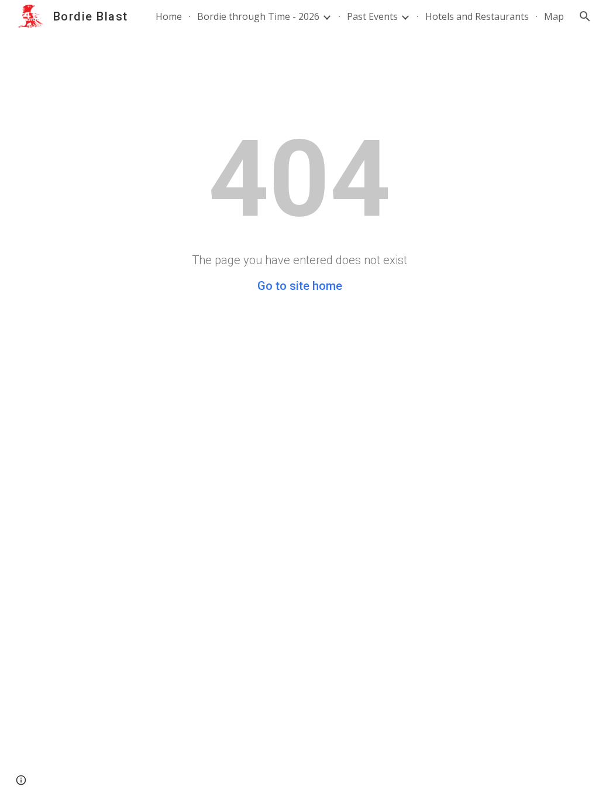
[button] (585, 16)
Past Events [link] (372, 16)
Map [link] (554, 16)
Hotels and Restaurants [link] (477, 16)
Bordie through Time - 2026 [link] (258, 16)
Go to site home (299, 286)
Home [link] (169, 16)
